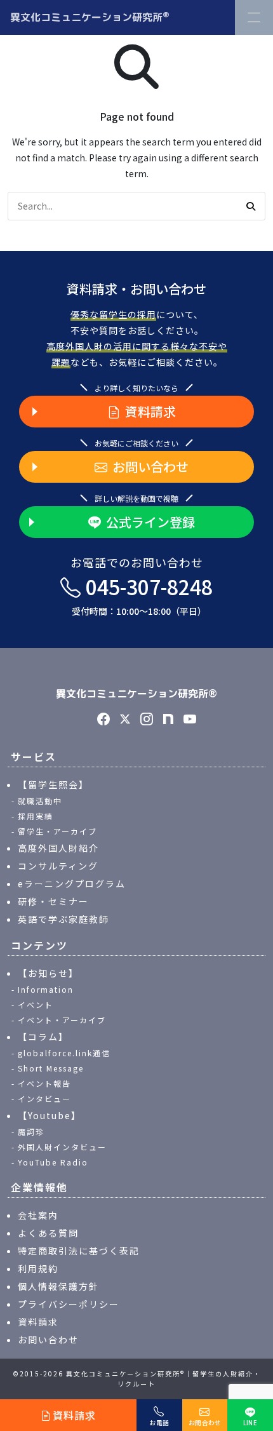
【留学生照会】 (53, 784)
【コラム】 (43, 1036)
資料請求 (150, 411)
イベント (35, 1004)
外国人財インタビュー (62, 1146)
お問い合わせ (150, 466)
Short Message (51, 1068)
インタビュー (44, 1098)
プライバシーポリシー (68, 1304)
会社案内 (38, 1215)
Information (46, 989)
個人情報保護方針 (58, 1286)
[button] (251, 206)
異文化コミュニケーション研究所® (136, 694)
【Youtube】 (49, 1115)
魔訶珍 (31, 1131)
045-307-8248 (142, 595)
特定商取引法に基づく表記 (79, 1250)
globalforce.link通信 (64, 1052)
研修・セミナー (53, 901)
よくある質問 (48, 1232)
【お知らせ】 (48, 973)
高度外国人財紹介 (58, 848)
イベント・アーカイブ (62, 1019)
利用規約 (38, 1268)
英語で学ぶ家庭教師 (63, 919)
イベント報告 (44, 1083)
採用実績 (35, 815)
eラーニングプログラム (72, 883)
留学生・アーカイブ (57, 831)
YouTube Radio (53, 1162)
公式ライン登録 (150, 522)
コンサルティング (58, 865)
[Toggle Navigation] (254, 17)
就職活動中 (40, 800)
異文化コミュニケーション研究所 (90, 16)
